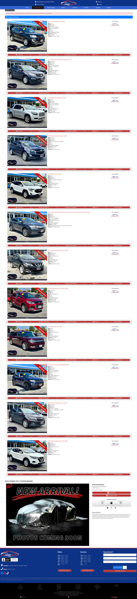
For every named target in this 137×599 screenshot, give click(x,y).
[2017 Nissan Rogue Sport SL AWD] (27, 264)
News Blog (59, 588)
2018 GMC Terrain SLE (54, 174)
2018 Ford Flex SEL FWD (55, 326)
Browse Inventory (65, 570)
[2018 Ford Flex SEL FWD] (27, 340)
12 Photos (27, 394)
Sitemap (97, 588)
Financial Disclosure (97, 586)
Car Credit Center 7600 (74, 591)
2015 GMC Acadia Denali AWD (57, 98)
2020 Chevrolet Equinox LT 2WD (57, 136)
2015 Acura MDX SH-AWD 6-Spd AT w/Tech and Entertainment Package (69, 212)
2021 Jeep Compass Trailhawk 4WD (58, 365)
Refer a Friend (78, 588)
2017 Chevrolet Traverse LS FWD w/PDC (59, 59)
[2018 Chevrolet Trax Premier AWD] (27, 302)
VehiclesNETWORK (68, 593)
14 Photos (27, 51)
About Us (75, 7)
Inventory (37, 7)
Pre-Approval (20, 588)
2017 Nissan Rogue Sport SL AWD (58, 250)
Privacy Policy (97, 587)
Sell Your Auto (78, 584)
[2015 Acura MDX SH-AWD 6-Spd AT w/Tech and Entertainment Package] (27, 226)
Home (27, 7)
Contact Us (39, 584)
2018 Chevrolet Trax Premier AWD (58, 288)
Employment (59, 587)
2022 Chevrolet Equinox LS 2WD (57, 403)
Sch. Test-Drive (78, 586)
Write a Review (59, 586)
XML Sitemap (116, 584)
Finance (63, 7)
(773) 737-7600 (11, 569)
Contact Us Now (120, 571)
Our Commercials (39, 588)
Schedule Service (88, 570)
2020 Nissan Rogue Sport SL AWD (58, 441)
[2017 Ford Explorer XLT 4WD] (27, 35)
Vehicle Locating (78, 587)
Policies (109, 7)
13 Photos (27, 203)
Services (86, 7)
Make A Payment (51, 7)
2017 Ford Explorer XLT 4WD (56, 21)
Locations (98, 7)
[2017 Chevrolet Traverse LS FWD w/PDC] (27, 73)
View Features (119, 54)
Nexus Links (116, 586)
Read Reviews (59, 584)
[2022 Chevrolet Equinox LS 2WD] (27, 417)
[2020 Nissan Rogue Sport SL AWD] (27, 455)
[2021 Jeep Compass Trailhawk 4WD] (27, 379)
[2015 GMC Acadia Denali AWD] (27, 112)
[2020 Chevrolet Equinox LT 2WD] (27, 150)
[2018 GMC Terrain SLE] (27, 188)
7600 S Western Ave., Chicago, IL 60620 (17, 565)
